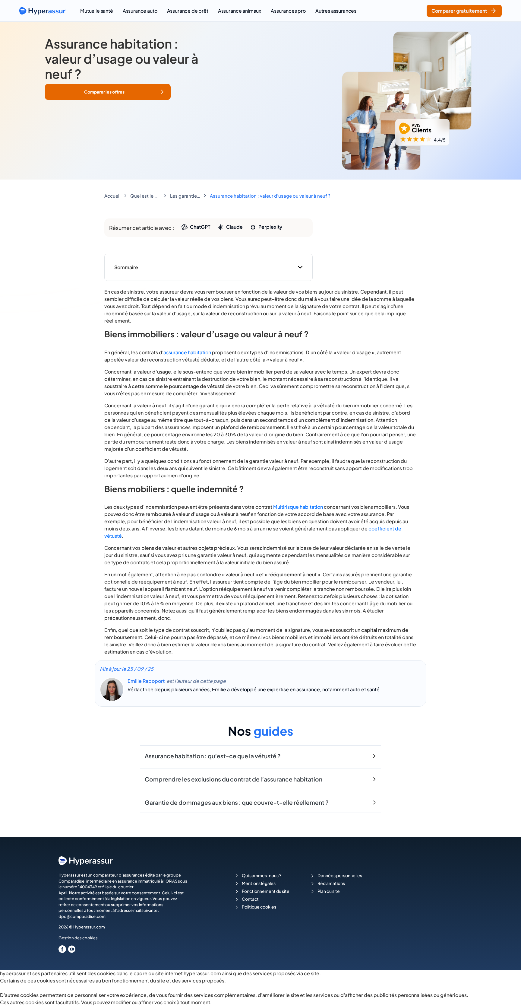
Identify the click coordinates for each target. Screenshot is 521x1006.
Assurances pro (288, 11)
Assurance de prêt (187, 11)
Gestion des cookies (78, 937)
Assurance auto (140, 11)
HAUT (508, 994)
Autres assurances (335, 11)
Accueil (112, 196)
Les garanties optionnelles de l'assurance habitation (185, 196)
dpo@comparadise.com (82, 916)
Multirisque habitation (298, 507)
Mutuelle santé (96, 11)
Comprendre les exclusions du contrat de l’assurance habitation (233, 779)
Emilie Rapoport (146, 681)
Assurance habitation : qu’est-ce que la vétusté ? (213, 755)
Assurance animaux (239, 11)
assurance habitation (187, 352)
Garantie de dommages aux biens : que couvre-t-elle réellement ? (237, 802)
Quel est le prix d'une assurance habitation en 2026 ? (145, 196)
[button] (108, 92)
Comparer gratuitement (459, 11)
